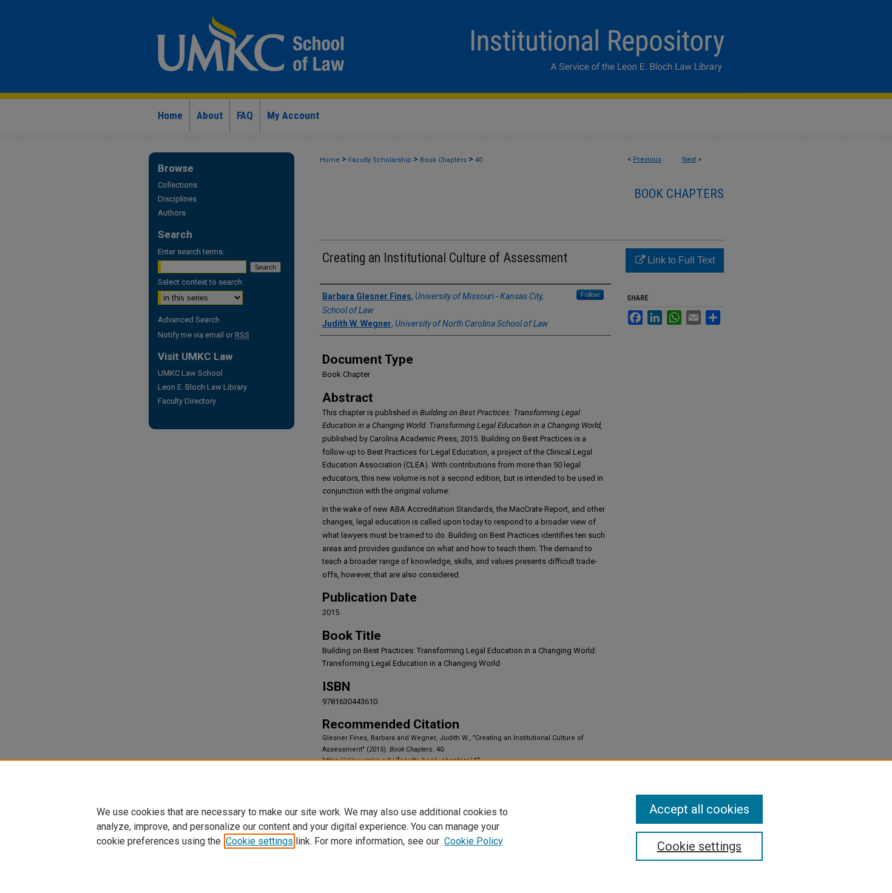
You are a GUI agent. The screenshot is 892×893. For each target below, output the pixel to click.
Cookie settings (259, 841)
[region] (446, 826)
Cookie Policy (473, 841)
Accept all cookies (699, 809)
